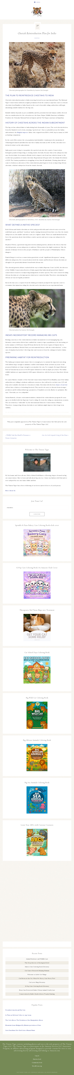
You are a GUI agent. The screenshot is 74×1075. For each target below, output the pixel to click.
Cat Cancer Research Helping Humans (37, 970)
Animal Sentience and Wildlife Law (37, 959)
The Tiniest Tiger (37, 12)
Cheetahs (36, 38)
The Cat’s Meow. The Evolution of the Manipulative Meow (24, 1020)
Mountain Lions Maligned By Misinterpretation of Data (23, 1025)
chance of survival (61, 385)
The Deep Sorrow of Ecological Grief (37, 963)
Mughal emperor (22, 132)
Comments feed (37, 1062)
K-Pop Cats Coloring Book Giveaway (37, 986)
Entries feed (37, 1059)
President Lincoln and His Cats (15, 1010)
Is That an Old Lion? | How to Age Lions (18, 1015)
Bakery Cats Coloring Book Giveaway (37, 967)
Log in (37, 1056)
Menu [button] (38, 2)
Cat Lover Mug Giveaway (37, 982)
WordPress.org (37, 1066)
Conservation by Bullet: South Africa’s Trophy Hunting (37, 994)
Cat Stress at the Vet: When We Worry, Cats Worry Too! (37, 978)
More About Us (10, 490)
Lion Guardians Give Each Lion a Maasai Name (20, 1030)
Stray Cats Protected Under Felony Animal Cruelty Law (37, 990)
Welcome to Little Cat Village (37, 974)
